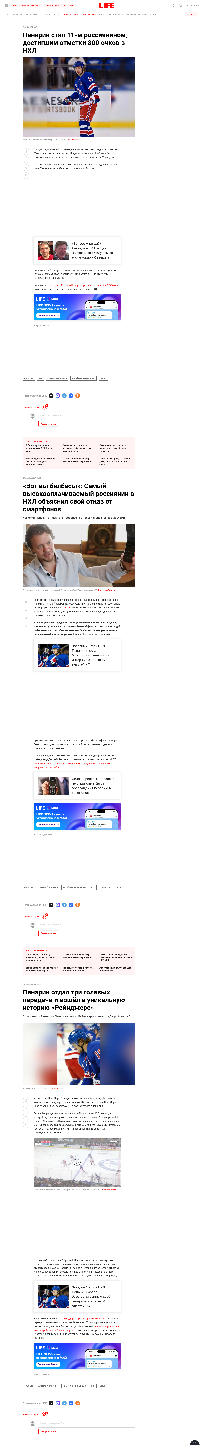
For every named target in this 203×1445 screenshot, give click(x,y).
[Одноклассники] (77, 395)
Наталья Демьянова (44, 835)
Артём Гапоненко (43, 1374)
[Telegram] (64, 395)
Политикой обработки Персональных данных (76, 14)
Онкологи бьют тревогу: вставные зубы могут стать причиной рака (76, 448)
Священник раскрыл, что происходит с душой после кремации (113, 448)
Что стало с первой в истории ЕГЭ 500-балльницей (77, 969)
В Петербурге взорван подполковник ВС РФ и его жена (39, 448)
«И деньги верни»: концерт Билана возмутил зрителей (76, 460)
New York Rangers (73, 139)
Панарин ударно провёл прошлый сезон (80, 1318)
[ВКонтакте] (71, 395)
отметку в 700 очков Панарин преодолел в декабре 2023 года (82, 285)
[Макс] (57, 395)
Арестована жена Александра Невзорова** (115, 969)
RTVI (67, 607)
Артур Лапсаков (42, 326)
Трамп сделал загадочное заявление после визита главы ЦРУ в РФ (115, 957)
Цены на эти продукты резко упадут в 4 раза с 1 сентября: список (114, 461)
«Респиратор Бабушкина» (107, 590)
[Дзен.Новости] (51, 395)
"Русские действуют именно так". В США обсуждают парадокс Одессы (40, 461)
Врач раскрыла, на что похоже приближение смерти (42, 969)
